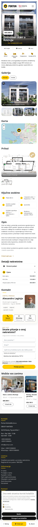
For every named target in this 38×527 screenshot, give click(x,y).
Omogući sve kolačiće (19, 518)
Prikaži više (8, 404)
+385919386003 (6, 441)
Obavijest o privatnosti (8, 479)
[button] (19, 131)
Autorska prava (6, 481)
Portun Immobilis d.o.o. (9, 423)
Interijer (13, 77)
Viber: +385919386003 (8, 448)
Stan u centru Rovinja (10, 395)
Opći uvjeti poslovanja (8, 477)
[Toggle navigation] (33, 6)
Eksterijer (5, 77)
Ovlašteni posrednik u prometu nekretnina (15, 460)
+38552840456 (6, 439)
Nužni (7, 505)
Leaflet (30, 142)
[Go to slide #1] (6, 113)
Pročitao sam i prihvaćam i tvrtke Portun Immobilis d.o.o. (17, 362)
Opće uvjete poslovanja (22, 361)
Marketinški (9, 509)
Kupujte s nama (6, 475)
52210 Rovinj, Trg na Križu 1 (10, 430)
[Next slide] (33, 90)
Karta (31, 48)
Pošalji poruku (19, 367)
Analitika (8, 507)
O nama (3, 471)
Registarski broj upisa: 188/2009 (11, 462)
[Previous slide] (4, 90)
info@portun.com (7, 445)
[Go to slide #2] (18, 113)
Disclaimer (4, 483)
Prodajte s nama (6, 473)
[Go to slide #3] (29, 113)
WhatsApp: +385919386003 (10, 450)
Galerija (20, 48)
